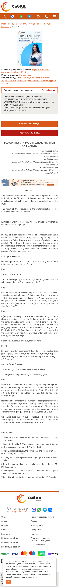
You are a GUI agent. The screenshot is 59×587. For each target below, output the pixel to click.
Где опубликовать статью (42, 517)
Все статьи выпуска (29, 133)
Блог (3, 530)
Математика (25, 75)
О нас (3, 517)
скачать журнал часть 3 (28, 80)
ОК (8, 582)
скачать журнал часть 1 (30, 78)
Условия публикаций (29, 124)
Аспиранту (36, 530)
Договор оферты (38, 545)
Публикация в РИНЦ (10, 542)
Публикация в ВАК (9, 538)
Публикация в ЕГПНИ (10, 547)
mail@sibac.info (19, 511)
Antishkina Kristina (50, 151)
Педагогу (35, 534)
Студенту (35, 521)
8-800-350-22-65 (19, 508)
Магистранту (37, 525)
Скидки (4, 521)
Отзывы (5, 525)
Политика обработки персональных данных (41, 539)
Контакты (5, 534)
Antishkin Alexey (51, 159)
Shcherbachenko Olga (49, 167)
